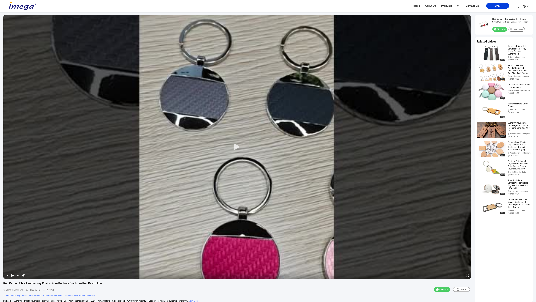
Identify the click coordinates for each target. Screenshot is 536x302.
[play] (237, 146)
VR (458, 5)
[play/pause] (12, 275)
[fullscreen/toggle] (467, 275)
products (446, 5)
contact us (472, 5)
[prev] (7, 275)
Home (416, 5)
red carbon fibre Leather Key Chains (46, 295)
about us (430, 5)
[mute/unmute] (24, 275)
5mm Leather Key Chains (15, 295)
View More (193, 301)
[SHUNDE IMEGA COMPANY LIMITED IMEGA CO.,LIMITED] (22, 6)
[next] (18, 275)
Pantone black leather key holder (80, 295)
